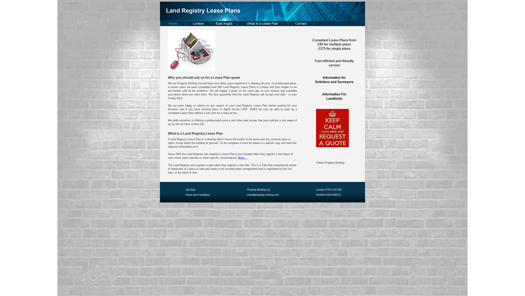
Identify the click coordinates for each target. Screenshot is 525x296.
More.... (242, 157)
